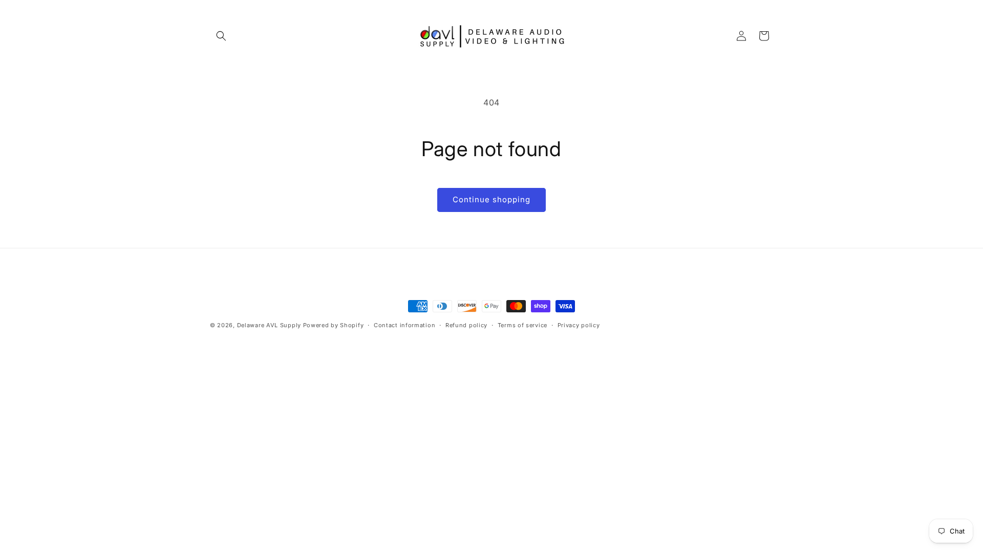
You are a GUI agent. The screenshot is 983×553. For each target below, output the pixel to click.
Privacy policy (579, 325)
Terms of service (522, 325)
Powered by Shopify (333, 325)
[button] (221, 36)
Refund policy (466, 325)
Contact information (404, 325)
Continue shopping (491, 199)
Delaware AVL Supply (269, 325)
